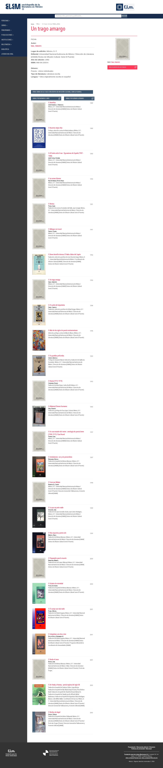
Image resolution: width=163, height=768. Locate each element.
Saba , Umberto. (52, 282)
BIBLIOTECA (5, 49)
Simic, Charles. (52, 307)
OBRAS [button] (3, 25)
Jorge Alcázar (75, 687)
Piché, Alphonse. (53, 586)
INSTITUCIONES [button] (6, 40)
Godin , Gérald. (52, 714)
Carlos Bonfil (67, 385)
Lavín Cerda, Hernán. (54, 158)
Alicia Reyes (59, 385)
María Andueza (69, 130)
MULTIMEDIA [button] (6, 45)
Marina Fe (78, 692)
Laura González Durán (62, 512)
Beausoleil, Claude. (53, 484)
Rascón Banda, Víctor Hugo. (56, 181)
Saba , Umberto (115, 62)
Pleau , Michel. (52, 611)
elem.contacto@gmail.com (133, 758)
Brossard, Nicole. (53, 459)
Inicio (32, 24)
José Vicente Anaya (73, 257)
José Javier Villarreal (62, 562)
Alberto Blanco (69, 333)
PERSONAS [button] (5, 21)
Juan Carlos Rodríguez (75, 512)
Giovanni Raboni (59, 360)
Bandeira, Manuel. (53, 560)
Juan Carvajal (76, 208)
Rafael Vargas (72, 309)
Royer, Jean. (51, 662)
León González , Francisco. (56, 105)
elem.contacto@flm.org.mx (150, 758)
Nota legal (149, 748)
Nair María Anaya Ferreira (69, 690)
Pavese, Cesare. (52, 231)
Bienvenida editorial (142, 747)
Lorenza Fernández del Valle (64, 208)
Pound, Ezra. (52, 436)
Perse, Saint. (51, 206)
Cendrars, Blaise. (53, 383)
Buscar (124, 16)
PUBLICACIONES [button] (7, 35)
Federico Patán (66, 687)
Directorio (152, 747)
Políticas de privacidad (138, 748)
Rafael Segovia (60, 613)
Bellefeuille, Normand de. (56, 636)
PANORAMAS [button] (5, 30)
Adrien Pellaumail (67, 716)
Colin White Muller (58, 699)
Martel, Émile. (52, 535)
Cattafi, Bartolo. (53, 358)
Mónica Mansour (67, 461)
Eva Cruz (75, 699)
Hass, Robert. (52, 408)
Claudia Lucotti (66, 694)
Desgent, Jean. (52, 510)
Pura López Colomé (67, 410)
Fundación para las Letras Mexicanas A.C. (136, 754)
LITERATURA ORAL (7, 54)
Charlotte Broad (70, 692)
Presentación (132, 747)
